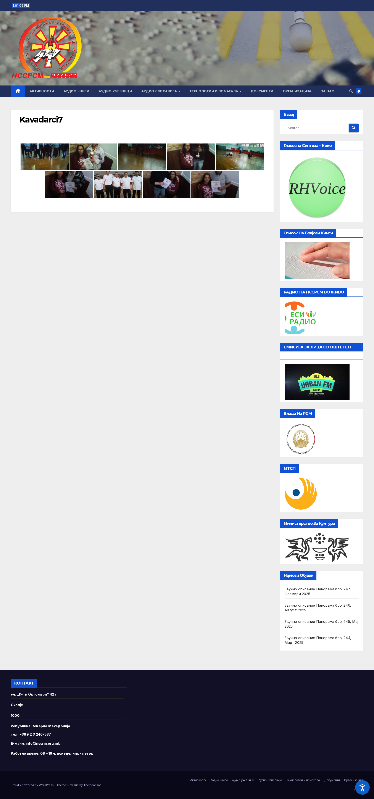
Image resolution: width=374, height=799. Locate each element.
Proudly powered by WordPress (33, 785)
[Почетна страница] (18, 91)
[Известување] (358, 91)
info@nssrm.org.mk (43, 743)
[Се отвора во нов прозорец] (301, 317)
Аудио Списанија (159, 91)
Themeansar (92, 785)
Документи (262, 91)
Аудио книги (76, 91)
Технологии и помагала (214, 91)
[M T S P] (301, 493)
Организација (297, 91)
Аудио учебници (115, 91)
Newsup (73, 785)
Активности (42, 91)
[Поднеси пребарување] (354, 128)
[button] (351, 91)
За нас (327, 91)
